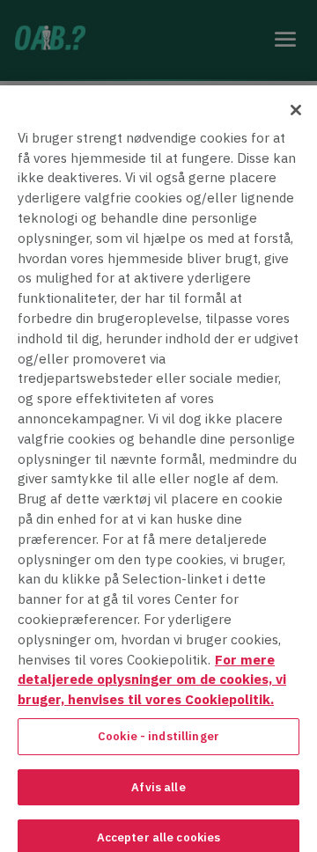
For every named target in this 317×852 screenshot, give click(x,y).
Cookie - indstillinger (158, 736)
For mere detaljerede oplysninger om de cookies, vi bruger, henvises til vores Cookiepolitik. (152, 679)
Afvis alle (158, 787)
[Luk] (295, 110)
